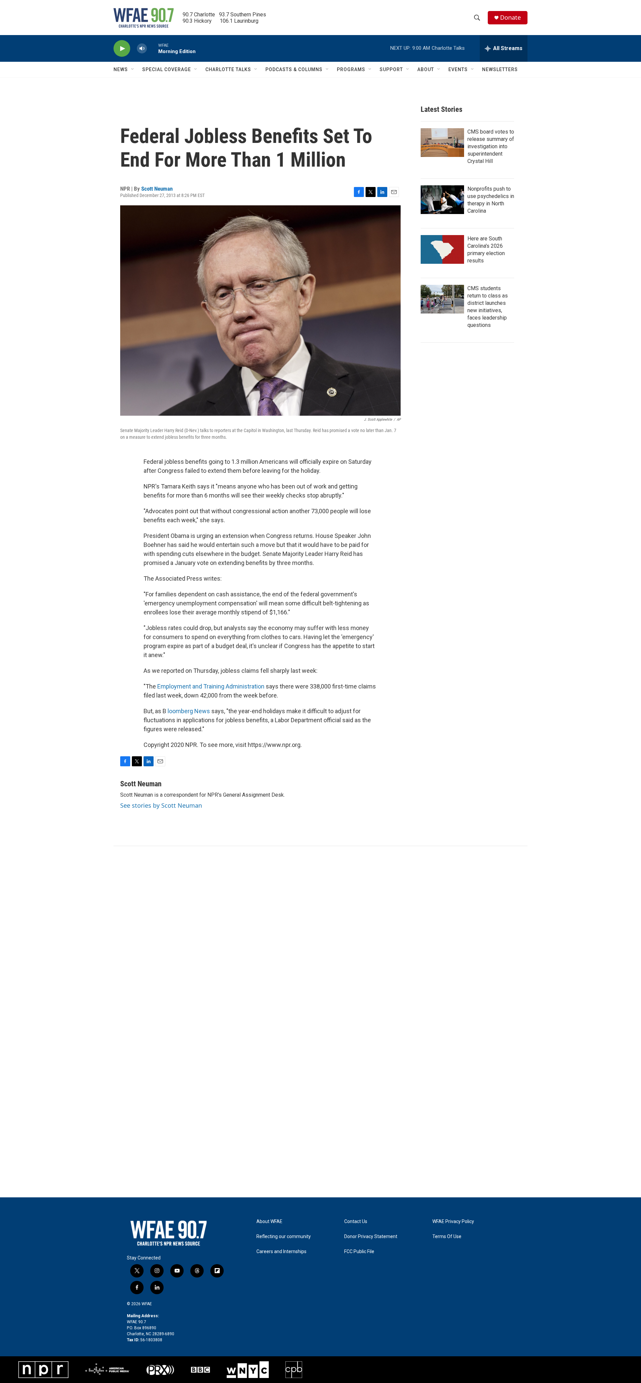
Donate (510, 17)
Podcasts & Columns (294, 69)
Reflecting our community (283, 1236)
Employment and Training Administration (210, 686)
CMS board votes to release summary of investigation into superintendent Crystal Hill (490, 146)
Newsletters (500, 69)
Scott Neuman (157, 188)
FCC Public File (359, 1251)
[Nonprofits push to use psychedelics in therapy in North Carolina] (442, 199)
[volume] (142, 48)
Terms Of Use (446, 1236)
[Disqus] (320, 936)
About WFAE (269, 1221)
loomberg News (189, 711)
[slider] (153, 48)
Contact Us (355, 1221)
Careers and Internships (281, 1251)
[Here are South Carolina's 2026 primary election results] (442, 249)
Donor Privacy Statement (370, 1236)
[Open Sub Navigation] (133, 69)
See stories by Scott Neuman (161, 805)
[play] (122, 48)
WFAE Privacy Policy (453, 1221)
